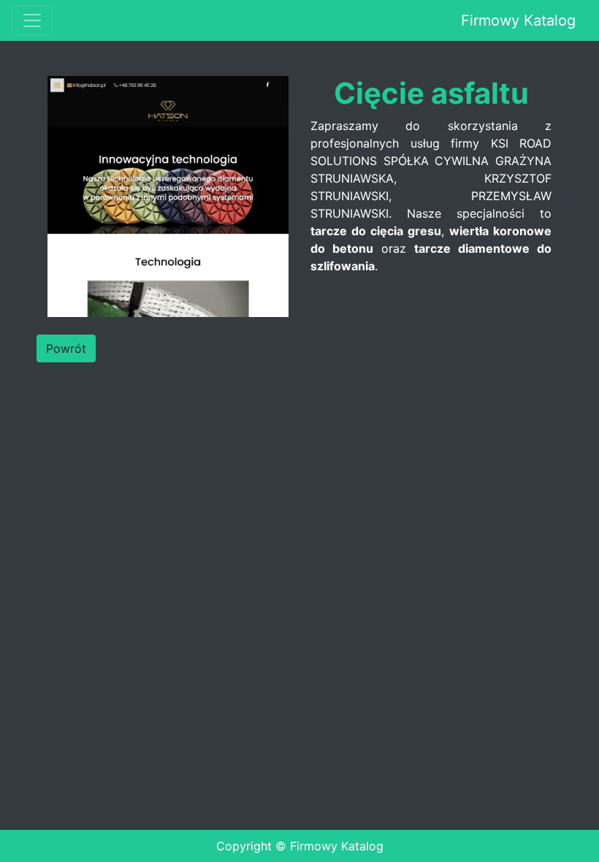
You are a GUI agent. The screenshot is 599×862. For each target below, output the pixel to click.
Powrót (66, 348)
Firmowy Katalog (518, 20)
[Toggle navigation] (32, 20)
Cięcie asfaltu (431, 93)
